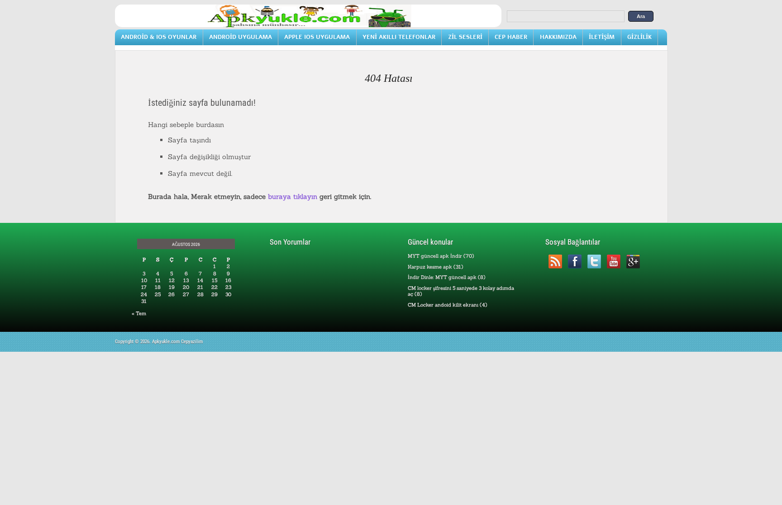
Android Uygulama (240, 37)
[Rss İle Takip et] (555, 261)
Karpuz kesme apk (430, 267)
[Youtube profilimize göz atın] (613, 261)
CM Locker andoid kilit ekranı (443, 305)
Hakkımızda (558, 37)
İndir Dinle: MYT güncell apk (442, 277)
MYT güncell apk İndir (435, 256)
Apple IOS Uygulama (317, 37)
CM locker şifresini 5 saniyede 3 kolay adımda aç (461, 291)
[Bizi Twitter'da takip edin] (594, 261)
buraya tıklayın (292, 196)
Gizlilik (639, 37)
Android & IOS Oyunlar (158, 37)
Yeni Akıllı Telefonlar (398, 37)
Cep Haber (511, 37)
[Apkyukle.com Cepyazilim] (308, 25)
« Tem (139, 313)
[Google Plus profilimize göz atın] (633, 261)
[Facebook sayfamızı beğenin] (574, 261)
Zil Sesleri (465, 37)
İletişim (602, 37)
